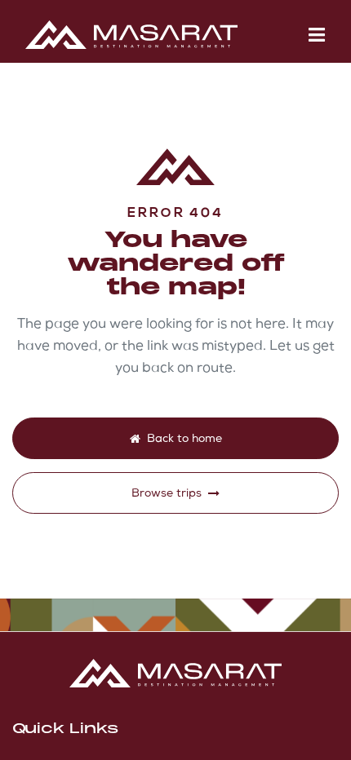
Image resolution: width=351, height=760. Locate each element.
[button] (317, 35)
